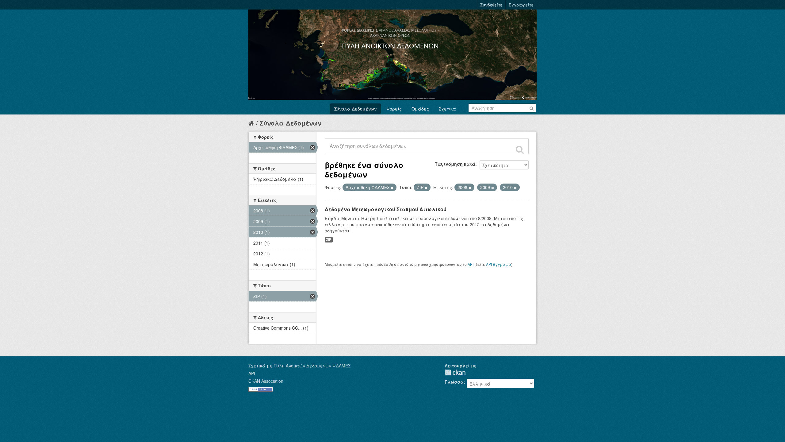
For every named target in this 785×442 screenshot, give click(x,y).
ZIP (328, 239)
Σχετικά (447, 109)
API (470, 264)
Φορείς (394, 109)
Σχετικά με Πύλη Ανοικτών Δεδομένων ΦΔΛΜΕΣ (299, 366)
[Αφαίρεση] (392, 187)
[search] (519, 149)
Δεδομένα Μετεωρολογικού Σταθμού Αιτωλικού (385, 209)
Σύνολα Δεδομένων (355, 109)
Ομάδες (420, 109)
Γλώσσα (454, 382)
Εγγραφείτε (521, 5)
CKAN (455, 372)
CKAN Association (265, 381)
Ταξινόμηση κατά (455, 164)
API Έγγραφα (498, 264)
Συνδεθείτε (491, 5)
